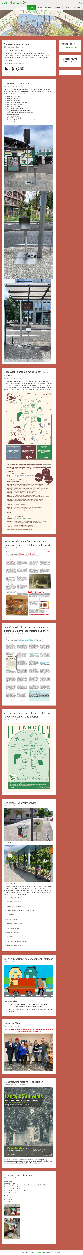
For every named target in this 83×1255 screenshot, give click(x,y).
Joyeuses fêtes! (12, 1023)
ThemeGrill (57, 1252)
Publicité (57, 8)
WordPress (39, 1252)
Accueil (31, 8)
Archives (67, 8)
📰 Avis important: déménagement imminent (28, 958)
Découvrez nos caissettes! (18, 1175)
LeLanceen (20, 47)
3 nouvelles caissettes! (16, 83)
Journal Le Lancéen (14, 2)
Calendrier (77, 8)
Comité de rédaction (44, 8)
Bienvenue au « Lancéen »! (18, 44)
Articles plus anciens (9, 1248)
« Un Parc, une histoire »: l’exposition (23, 1081)
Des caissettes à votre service (20, 802)
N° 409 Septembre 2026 (69, 47)
